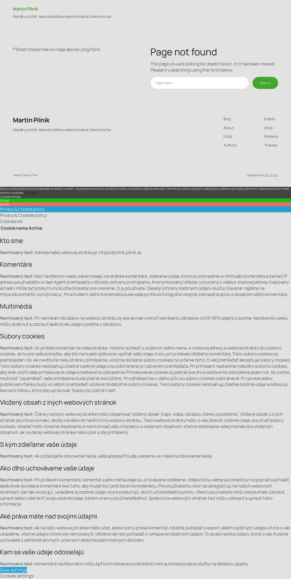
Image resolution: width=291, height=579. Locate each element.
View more (31, 193)
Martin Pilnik (25, 9)
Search (265, 82)
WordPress (271, 175)
